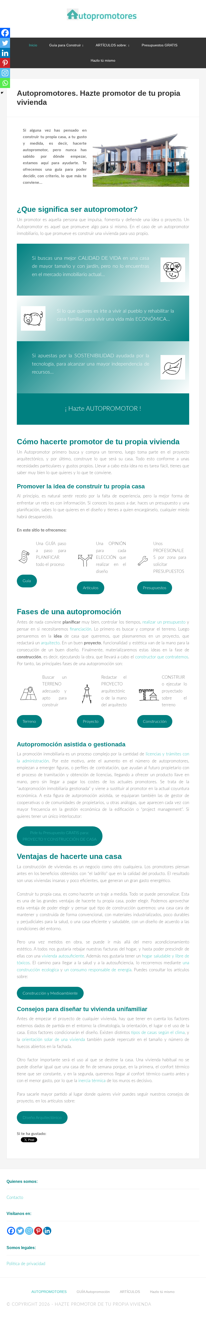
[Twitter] (5, 43)
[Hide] (2, 93)
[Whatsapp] (5, 83)
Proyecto (90, 722)
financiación (80, 629)
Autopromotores (103, 15)
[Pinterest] (5, 63)
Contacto (15, 1197)
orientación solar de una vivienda (53, 1039)
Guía (27, 581)
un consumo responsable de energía (97, 970)
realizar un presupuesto (163, 622)
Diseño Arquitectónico (42, 1118)
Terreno (29, 722)
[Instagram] (5, 73)
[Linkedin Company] (47, 1231)
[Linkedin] (5, 53)
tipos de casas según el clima (158, 1032)
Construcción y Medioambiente (50, 993)
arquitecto (50, 643)
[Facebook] (5, 33)
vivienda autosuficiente (63, 956)
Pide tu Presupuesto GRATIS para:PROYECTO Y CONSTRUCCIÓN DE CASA (59, 836)
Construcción (155, 722)
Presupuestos (154, 588)
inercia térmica (92, 1081)
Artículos (90, 588)
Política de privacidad (26, 1264)
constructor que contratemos (161, 657)
